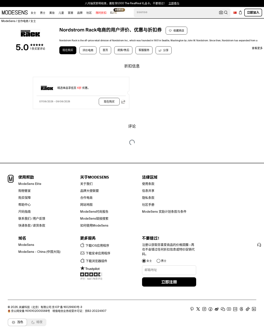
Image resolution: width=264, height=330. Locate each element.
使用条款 (148, 184)
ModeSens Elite (29, 184)
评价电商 (88, 50)
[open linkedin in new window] (254, 309)
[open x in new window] (198, 309)
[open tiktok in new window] (247, 309)
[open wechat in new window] (223, 309)
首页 (105, 50)
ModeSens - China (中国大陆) (39, 252)
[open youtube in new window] (229, 309)
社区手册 (148, 204)
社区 (89, 13)
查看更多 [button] (257, 48)
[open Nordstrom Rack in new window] (30, 33)
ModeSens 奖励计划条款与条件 (164, 211)
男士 (42, 13)
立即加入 (253, 12)
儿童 (61, 13)
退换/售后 (123, 50)
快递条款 (24, 225)
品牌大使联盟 (89, 191)
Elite (113, 12)
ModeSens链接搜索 (94, 218)
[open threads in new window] (241, 309)
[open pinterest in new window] (192, 309)
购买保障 (24, 198)
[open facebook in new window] (210, 309)
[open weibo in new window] (216, 309)
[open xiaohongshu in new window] (235, 309)
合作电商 (86, 198)
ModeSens (26, 245)
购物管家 (24, 191)
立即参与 (174, 3)
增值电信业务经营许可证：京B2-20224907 (79, 311)
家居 (70, 13)
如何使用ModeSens (94, 225)
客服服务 (144, 50)
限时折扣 (101, 13)
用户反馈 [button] (39, 218)
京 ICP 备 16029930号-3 (67, 307)
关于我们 (86, 184)
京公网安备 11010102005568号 (30, 311)
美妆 (52, 13)
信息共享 (148, 191)
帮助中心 (24, 204)
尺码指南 (24, 211)
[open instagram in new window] (204, 309)
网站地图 (86, 204)
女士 (33, 13)
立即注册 (169, 282)
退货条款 (39, 225)
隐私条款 (148, 198)
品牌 (80, 13)
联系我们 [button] (24, 218)
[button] (123, 101)
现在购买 (67, 50)
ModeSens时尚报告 (94, 211)
